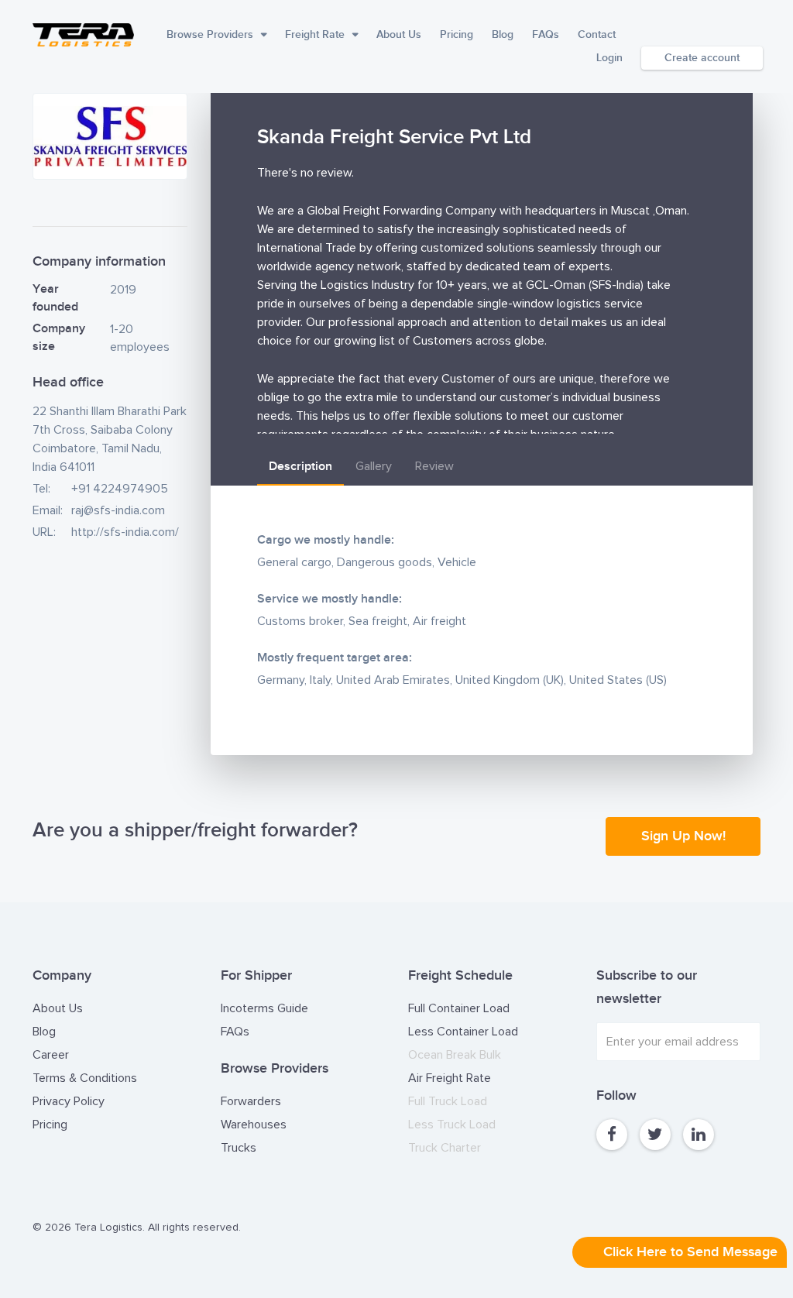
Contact (597, 34)
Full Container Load (459, 1008)
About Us (398, 34)
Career (51, 1055)
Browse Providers (209, 34)
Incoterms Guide (264, 1008)
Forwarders (251, 1101)
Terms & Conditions (85, 1078)
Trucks (238, 1148)
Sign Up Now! (683, 836)
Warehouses (254, 1124)
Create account (702, 57)
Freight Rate (315, 34)
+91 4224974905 (119, 488)
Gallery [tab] (373, 466)
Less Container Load (463, 1031)
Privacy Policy (69, 1101)
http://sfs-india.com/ (125, 532)
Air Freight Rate (449, 1078)
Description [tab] (300, 466)
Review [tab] (434, 466)
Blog (502, 34)
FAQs (545, 34)
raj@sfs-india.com (118, 510)
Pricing (456, 34)
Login (609, 57)
